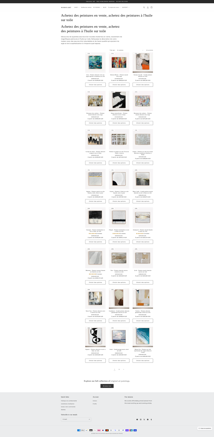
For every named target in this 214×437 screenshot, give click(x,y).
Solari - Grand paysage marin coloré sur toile (119, 350)
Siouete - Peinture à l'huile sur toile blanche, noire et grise (119, 192)
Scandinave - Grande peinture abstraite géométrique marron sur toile (119, 311)
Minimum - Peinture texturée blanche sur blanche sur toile (95, 271)
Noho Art (98, 433)
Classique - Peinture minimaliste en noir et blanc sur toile (95, 230)
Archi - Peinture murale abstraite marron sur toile (142, 271)
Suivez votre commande (68, 406)
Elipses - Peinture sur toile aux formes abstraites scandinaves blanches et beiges (143, 153)
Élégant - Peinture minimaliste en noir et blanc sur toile (119, 230)
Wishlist (63, 409)
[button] (76, 7)
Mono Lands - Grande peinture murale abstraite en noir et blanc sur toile (143, 192)
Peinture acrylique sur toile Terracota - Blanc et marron (119, 152)
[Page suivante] (123, 369)
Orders (95, 401)
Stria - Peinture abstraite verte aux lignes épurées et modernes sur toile (95, 75)
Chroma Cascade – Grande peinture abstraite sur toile (143, 75)
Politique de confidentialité (69, 401)
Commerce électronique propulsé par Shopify (111, 433)
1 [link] (114, 369)
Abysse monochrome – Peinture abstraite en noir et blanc (119, 114)
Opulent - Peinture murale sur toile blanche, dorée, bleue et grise (95, 192)
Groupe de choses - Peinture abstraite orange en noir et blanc (95, 152)
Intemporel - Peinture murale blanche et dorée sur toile (143, 230)
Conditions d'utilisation (67, 404)
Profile (95, 404)
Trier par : (112, 50)
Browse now (107, 386)
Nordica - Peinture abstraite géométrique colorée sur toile (142, 311)
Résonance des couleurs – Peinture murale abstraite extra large (95, 114)
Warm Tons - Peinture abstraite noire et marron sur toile (95, 311)
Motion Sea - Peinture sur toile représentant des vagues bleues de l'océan (143, 351)
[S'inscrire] (89, 419)
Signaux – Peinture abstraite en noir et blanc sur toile (95, 350)
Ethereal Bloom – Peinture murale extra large (119, 75)
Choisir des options (95, 84)
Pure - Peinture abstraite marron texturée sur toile (119, 271)
